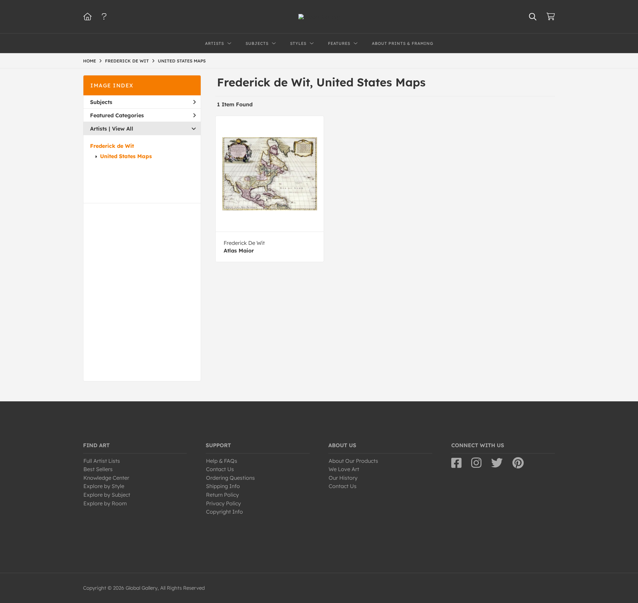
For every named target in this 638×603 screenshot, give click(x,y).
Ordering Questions (230, 477)
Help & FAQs (221, 460)
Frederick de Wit (112, 146)
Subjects (101, 102)
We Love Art (344, 469)
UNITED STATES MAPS (182, 60)
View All (122, 128)
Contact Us (220, 469)
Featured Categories (117, 115)
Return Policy (222, 494)
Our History (343, 477)
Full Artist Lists (101, 460)
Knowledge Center (106, 477)
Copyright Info (224, 511)
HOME (89, 60)
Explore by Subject (106, 494)
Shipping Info (223, 486)
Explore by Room (105, 503)
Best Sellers (98, 469)
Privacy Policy (223, 503)
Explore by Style (103, 486)
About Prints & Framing (402, 43)
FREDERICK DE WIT (127, 60)
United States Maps (126, 156)
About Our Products (353, 460)
